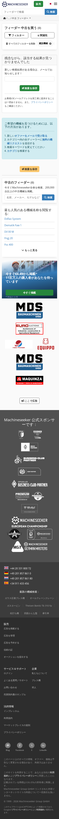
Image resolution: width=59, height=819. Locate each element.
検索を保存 (30, 88)
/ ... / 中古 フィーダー (17, 18)
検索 (52, 12)
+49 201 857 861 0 (20, 573)
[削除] (50, 43)
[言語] (50, 4)
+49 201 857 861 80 (21, 578)
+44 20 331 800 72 (20, 568)
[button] (55, 4)
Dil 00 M (9, 231)
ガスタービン (13, 605)
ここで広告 (30, 400)
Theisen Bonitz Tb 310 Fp (38, 605)
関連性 (43, 35)
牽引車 (45, 613)
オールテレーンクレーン (42, 598)
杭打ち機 (14, 613)
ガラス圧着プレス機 (15, 598)
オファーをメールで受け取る (31, 135)
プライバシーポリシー (42, 102)
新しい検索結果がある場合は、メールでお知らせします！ (28, 71)
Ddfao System (12, 219)
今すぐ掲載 (29, 292)
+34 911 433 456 (19, 583)
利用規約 (40, 809)
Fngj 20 (8, 238)
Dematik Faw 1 (13, 225)
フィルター (17, 35)
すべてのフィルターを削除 (21, 43)
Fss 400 (8, 244)
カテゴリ (12, 151)
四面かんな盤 (30, 613)
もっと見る (30, 250)
